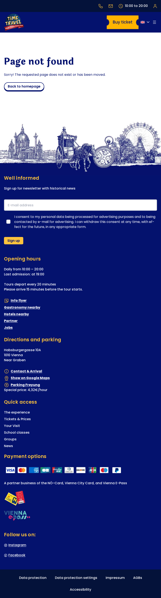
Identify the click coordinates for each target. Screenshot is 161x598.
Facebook (16, 555)
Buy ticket (122, 22)
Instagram (17, 545)
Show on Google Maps (30, 378)
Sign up (13, 240)
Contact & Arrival (26, 371)
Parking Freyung (25, 384)
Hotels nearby (16, 314)
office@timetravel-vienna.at (110, 6)
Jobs (8, 327)
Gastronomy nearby (22, 307)
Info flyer (19, 300)
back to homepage (24, 86)
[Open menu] (154, 22)
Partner (11, 320)
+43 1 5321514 (100, 6)
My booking (155, 6)
